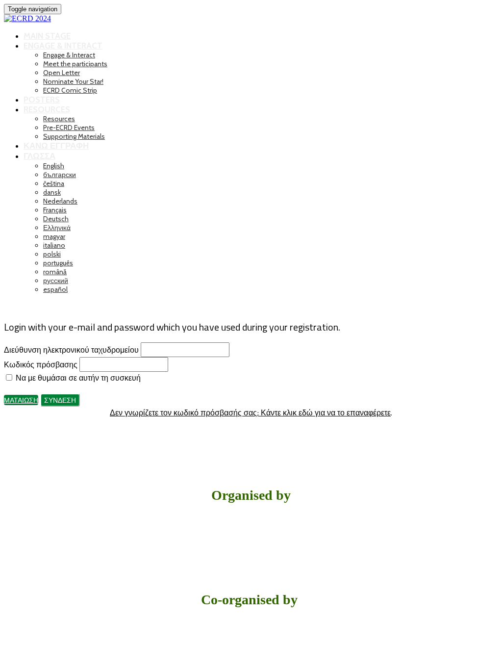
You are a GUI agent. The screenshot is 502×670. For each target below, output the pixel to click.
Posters (42, 99)
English (53, 165)
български (59, 174)
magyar (54, 236)
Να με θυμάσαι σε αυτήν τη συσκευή (77, 378)
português (58, 262)
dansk (52, 192)
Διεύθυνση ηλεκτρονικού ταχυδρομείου (71, 350)
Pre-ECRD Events (69, 127)
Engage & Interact (63, 46)
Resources (47, 109)
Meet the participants (75, 63)
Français (55, 210)
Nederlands (60, 201)
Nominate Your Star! (73, 81)
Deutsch (56, 218)
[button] (21, 400)
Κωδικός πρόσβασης (40, 364)
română (55, 271)
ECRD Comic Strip (70, 90)
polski (52, 254)
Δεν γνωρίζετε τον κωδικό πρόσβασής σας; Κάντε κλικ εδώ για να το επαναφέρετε (250, 412)
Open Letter (61, 72)
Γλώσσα (39, 156)
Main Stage (47, 36)
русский (55, 280)
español (55, 289)
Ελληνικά (57, 227)
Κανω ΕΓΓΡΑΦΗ (56, 146)
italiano (54, 245)
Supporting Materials (74, 136)
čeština (53, 183)
